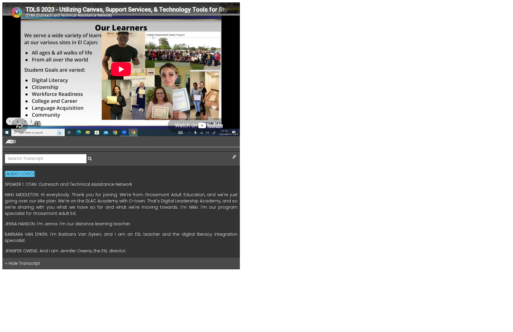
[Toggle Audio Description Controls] (11, 142)
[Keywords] (234, 157)
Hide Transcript (23, 263)
